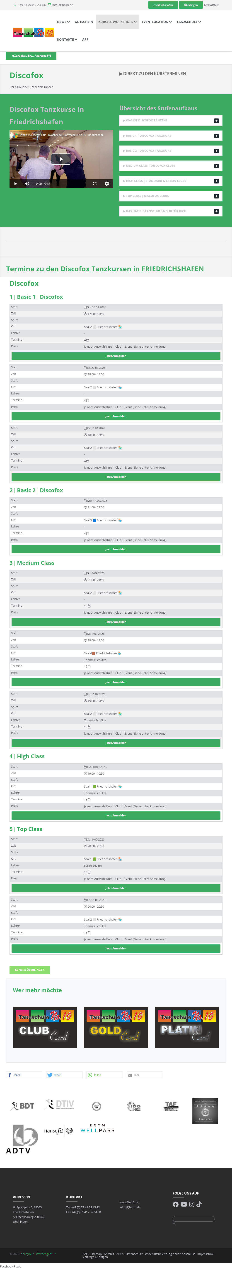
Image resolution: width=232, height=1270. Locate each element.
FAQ (85, 1254)
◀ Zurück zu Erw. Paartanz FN (31, 56)
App (85, 39)
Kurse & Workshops (116, 22)
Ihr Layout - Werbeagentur (38, 1254)
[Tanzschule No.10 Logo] (34, 32)
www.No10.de (128, 1202)
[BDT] (22, 1106)
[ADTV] (22, 1139)
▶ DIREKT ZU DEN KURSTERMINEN (152, 73)
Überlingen (191, 5)
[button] (24, 1075)
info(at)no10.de (62, 5)
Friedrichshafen (163, 5)
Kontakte (66, 39)
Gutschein (84, 22)
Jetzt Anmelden (116, 356)
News (62, 22)
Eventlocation (155, 22)
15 (86, 606)
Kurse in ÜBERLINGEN (30, 970)
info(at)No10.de (129, 1207)
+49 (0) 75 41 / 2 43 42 (31, 5)
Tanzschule (187, 22)
